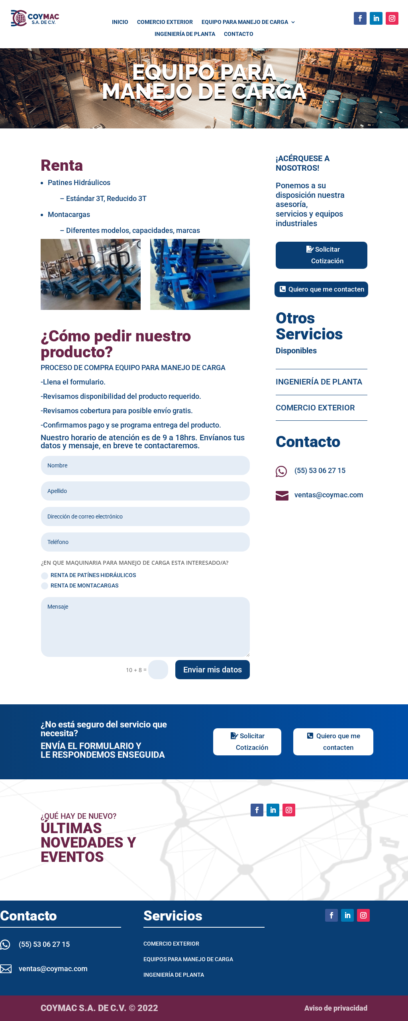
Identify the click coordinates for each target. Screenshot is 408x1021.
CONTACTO (238, 34)
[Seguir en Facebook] (360, 18)
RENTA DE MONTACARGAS (84, 585)
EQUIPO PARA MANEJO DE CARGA (245, 22)
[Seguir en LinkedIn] (376, 18)
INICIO (120, 22)
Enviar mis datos (212, 669)
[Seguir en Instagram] (392, 18)
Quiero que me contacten (326, 289)
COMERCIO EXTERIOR (165, 22)
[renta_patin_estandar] (200, 307)
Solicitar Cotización (327, 255)
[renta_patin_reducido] (90, 307)
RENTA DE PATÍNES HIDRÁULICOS (93, 575)
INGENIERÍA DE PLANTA (185, 34)
